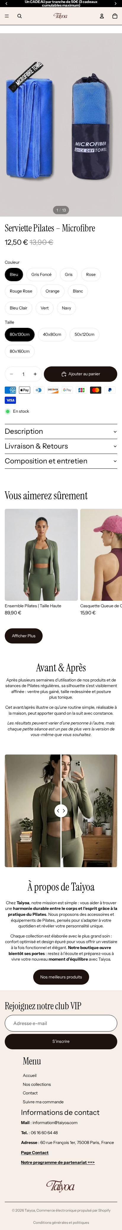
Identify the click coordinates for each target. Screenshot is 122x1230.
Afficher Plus (24, 635)
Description (24, 431)
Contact (30, 1093)
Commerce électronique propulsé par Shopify (73, 1210)
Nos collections (37, 1084)
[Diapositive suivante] (110, 565)
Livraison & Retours (36, 446)
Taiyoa (30, 1210)
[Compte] (101, 16)
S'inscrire (61, 1041)
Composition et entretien (46, 461)
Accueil (29, 1075)
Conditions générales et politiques (61, 1222)
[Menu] (7, 16)
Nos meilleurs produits (61, 977)
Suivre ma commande (43, 1102)
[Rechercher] (19, 16)
